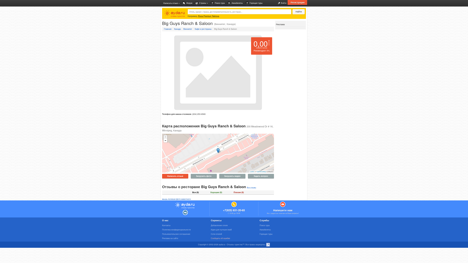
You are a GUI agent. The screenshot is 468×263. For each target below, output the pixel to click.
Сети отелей (216, 234)
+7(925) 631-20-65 (234, 210)
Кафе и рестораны (203, 29)
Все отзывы (251, 187)
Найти (299, 11)
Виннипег (187, 29)
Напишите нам (282, 210)
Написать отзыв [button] (170, 3)
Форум (189, 3)
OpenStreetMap (261, 172)
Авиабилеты (237, 3)
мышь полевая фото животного (176, 199)
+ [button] (165, 136)
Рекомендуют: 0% (262, 50)
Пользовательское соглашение (176, 234)
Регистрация (298, 2)
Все (195, 192)
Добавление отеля (219, 225)
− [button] (165, 140)
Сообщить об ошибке (220, 238)
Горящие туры (256, 3)
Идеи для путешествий (221, 229)
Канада (177, 29)
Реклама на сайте (170, 238)
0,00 (261, 43)
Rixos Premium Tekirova (208, 16)
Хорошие (216, 192)
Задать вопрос (261, 176)
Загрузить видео (232, 176)
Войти (283, 3)
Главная (167, 29)
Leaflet (252, 172)
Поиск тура (219, 3)
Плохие (239, 192)
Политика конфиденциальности (176, 229)
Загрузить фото (203, 176)
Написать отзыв (175, 176)
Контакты (166, 225)
